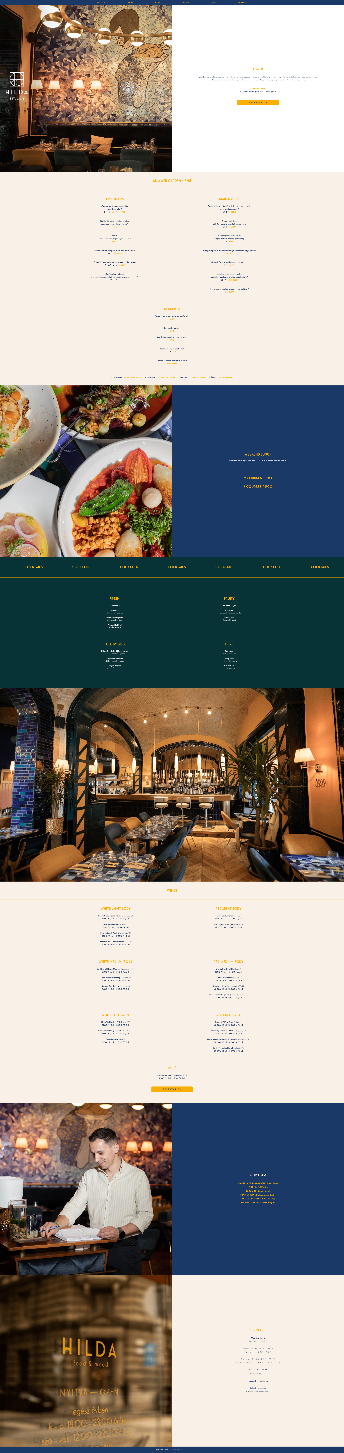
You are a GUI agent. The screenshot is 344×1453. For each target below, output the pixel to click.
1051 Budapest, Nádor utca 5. (258, 1391)
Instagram (263, 1381)
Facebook (252, 1381)
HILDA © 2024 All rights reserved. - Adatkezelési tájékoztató (172, 1450)
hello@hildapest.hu (258, 1388)
